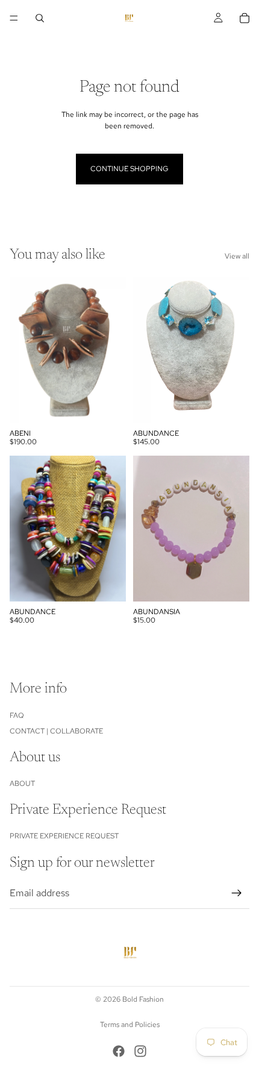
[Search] (40, 18)
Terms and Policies (130, 1024)
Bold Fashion (143, 999)
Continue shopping (129, 169)
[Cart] (244, 18)
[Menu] (14, 18)
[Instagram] (140, 1051)
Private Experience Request (64, 836)
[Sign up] (236, 893)
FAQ (17, 715)
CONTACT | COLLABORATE (56, 731)
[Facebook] (118, 1051)
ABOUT (22, 784)
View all (237, 256)
